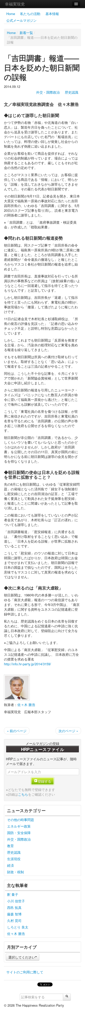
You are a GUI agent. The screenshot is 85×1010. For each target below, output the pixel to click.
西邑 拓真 (14, 907)
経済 (10, 865)
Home (10, 13)
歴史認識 (71, 92)
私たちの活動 (30, 13)
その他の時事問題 (20, 819)
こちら (23, 794)
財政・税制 (15, 871)
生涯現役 (14, 858)
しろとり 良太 (17, 927)
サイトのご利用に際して (24, 971)
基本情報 (52, 13)
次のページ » (68, 730)
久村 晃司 (14, 920)
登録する (44, 781)
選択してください (21, 957)
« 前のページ (16, 730)
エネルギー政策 (19, 826)
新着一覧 (26, 32)
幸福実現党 (15, 4)
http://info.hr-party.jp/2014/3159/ (27, 663)
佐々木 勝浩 (26, 704)
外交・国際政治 (48, 92)
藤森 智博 (14, 913)
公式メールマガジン (21, 20)
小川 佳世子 (16, 900)
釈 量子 (12, 894)
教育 (10, 845)
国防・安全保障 (19, 832)
